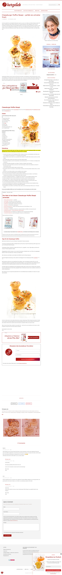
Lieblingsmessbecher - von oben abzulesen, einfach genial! (14, 210)
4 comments (4, 19)
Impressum (32, 569)
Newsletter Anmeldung (7, 554)
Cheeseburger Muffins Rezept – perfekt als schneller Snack (21, 16)
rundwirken (36, 257)
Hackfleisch (21, 398)
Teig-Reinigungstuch (7, 211)
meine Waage (6, 201)
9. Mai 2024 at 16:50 (6, 449)
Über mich (37, 10)
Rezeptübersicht (18, 10)
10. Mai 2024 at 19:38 (8, 460)
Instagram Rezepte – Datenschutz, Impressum (10, 552)
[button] (2, 573)
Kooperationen (44, 10)
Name (4, 506)
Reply (10, 449)
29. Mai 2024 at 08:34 (8, 486)
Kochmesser (6, 207)
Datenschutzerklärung (23, 363)
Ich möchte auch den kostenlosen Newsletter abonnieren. (13, 532)
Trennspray (6, 205)
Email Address (5, 511)
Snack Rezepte (16, 109)
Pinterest (29, 403)
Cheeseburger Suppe (36, 109)
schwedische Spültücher (8, 212)
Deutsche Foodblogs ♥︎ (28, 10)
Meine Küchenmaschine (8, 206)
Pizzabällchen (7, 110)
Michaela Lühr (13, 19)
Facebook (22, 403)
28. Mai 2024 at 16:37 (6, 477)
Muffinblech (6, 203)
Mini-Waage (6, 202)
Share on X (14, 403)
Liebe (5, 123)
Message (4, 522)
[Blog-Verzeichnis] (12, 560)
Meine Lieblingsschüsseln (8, 199)
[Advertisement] (21, 101)
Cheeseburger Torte (28, 109)
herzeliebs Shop (20, 231)
